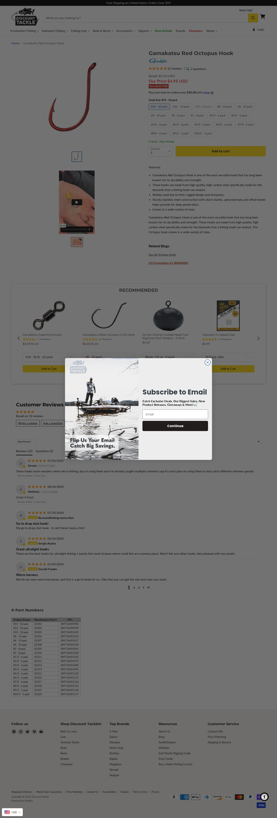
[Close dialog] (207, 362)
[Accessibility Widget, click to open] (264, 797)
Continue (175, 426)
